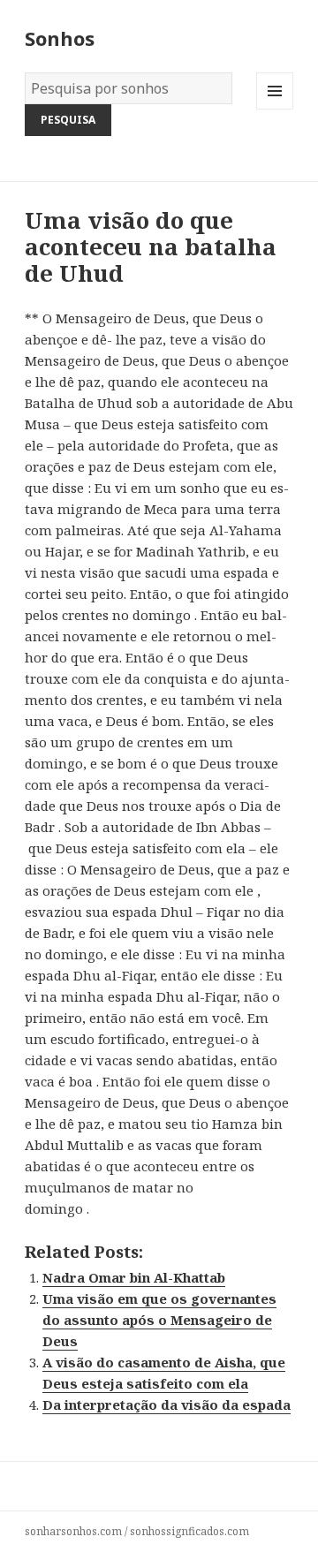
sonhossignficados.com (189, 1531)
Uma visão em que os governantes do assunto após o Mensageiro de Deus (159, 1320)
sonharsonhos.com (73, 1531)
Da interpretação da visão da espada (166, 1404)
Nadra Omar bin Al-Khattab (133, 1277)
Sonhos (60, 38)
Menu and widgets (275, 109)
